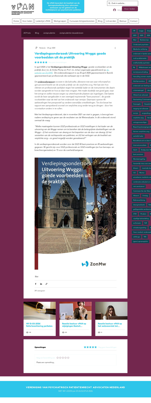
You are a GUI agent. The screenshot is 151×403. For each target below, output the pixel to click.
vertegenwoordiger (140, 122)
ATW (135, 214)
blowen (135, 168)
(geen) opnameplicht (140, 241)
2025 (141, 35)
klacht (135, 150)
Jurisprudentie (49, 33)
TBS (145, 237)
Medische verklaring (140, 49)
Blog (37, 33)
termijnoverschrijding (140, 72)
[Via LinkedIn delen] (41, 284)
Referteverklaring (139, 200)
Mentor (141, 173)
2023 (134, 35)
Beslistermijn (144, 40)
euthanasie (137, 223)
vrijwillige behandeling (141, 218)
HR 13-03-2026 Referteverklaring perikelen (39, 324)
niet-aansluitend (138, 186)
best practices (138, 154)
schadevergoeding (139, 228)
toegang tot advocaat (140, 108)
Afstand (136, 196)
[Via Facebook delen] (36, 284)
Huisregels (136, 104)
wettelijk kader (138, 136)
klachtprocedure (139, 81)
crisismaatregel (138, 90)
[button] (59, 21)
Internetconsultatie (139, 145)
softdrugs (136, 237)
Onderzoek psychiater (141, 44)
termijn (135, 113)
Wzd (134, 40)
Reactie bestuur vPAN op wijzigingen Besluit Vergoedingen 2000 (74, 324)
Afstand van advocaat (140, 95)
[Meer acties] (115, 48)
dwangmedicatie (139, 205)
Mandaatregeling (139, 159)
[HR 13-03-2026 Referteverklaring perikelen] (40, 311)
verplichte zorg (138, 118)
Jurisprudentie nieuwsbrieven (71, 33)
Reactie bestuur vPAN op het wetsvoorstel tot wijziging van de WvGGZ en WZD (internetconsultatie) (111, 324)
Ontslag (145, 196)
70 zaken (143, 214)
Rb (134, 67)
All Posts (27, 33)
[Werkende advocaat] (75, 311)
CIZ (134, 173)
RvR (145, 223)
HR (134, 31)
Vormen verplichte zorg (141, 131)
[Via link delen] (46, 284)
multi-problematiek (139, 58)
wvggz (141, 31)
